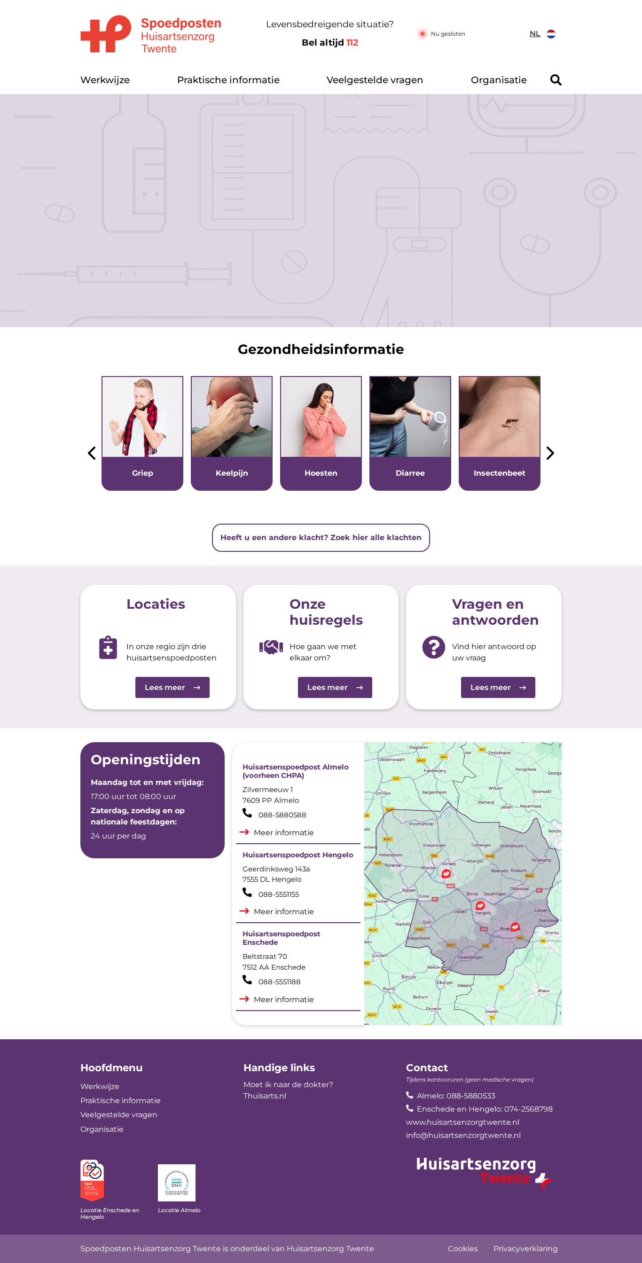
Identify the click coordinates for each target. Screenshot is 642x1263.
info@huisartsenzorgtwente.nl (463, 1135)
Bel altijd (330, 42)
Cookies (463, 1248)
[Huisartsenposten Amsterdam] (163, 34)
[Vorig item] (91, 455)
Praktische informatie (228, 80)
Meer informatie (284, 832)
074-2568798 (528, 1109)
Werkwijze (105, 80)
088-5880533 (470, 1095)
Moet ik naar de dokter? (288, 1084)
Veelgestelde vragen (375, 80)
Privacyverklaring (525, 1248)
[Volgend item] (550, 455)
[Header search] (556, 80)
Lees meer (165, 687)
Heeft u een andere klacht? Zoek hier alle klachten (321, 537)
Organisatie (499, 80)
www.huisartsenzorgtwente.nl (462, 1122)
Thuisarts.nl (264, 1095)
